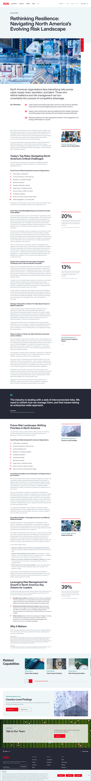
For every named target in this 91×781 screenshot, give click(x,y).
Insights (28, 3)
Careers (67, 3)
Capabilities (14, 3)
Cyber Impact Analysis (54, 673)
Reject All (69, 775)
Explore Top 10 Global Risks (70, 146)
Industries (21, 3)
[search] (38, 3)
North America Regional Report (69, 340)
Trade (62, 759)
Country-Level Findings (69, 440)
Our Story (34, 759)
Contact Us (61, 3)
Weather (63, 765)
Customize (61, 775)
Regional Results (67, 535)
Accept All (78, 775)
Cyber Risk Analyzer (31, 673)
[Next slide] (30, 681)
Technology (64, 762)
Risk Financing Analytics (77, 673)
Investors (72, 3)
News (77, 3)
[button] (12, 709)
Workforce (63, 767)
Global (85, 3)
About (33, 3)
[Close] (89, 775)
